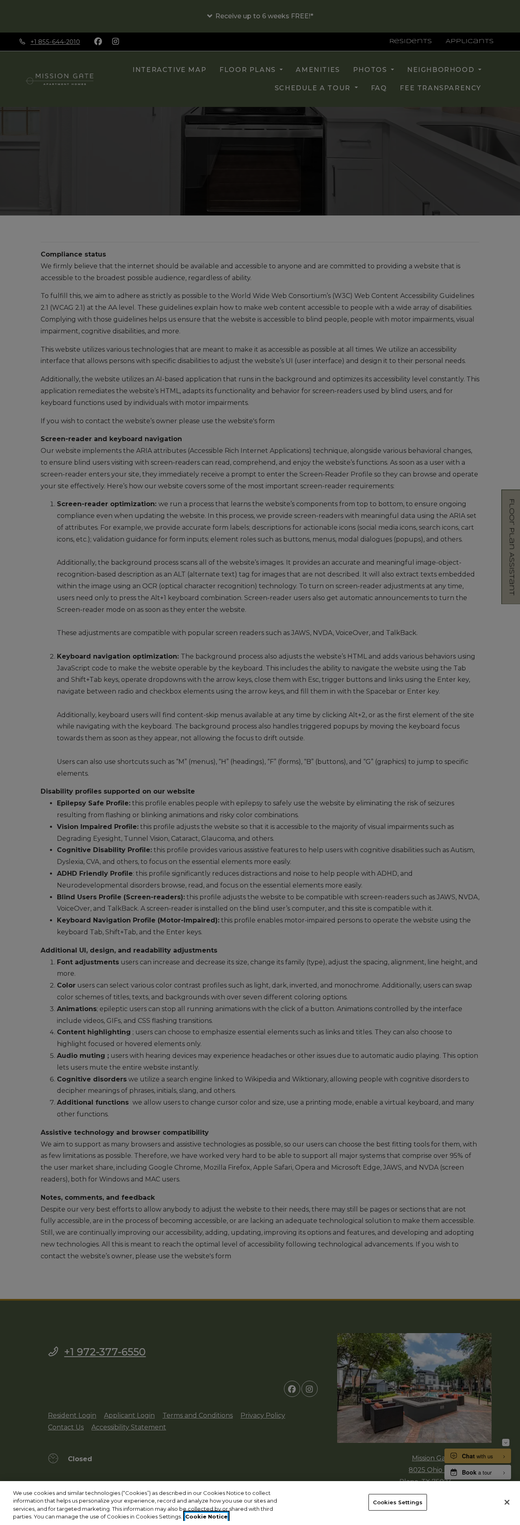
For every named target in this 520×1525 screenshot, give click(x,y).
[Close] (507, 1502)
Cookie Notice (206, 1516)
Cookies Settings (397, 1502)
